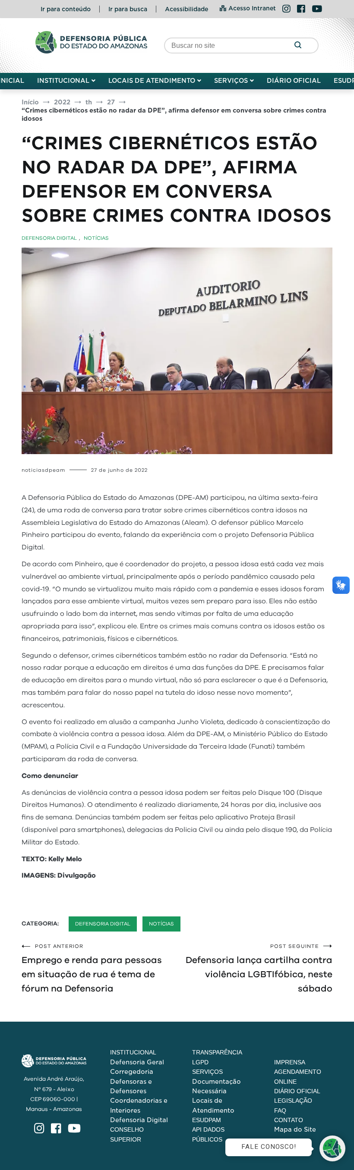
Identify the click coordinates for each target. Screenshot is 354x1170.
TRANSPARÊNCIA (217, 1052)
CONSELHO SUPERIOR (127, 1134)
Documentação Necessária (216, 1086)
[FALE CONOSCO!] (332, 1148)
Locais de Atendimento (213, 1105)
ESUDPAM (206, 1120)
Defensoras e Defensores (131, 1086)
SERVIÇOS (231, 80)
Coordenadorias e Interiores (139, 1105)
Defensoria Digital (139, 1120)
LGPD (200, 1062)
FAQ (280, 1110)
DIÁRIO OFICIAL (294, 80)
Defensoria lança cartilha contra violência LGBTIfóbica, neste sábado (259, 968)
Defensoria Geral (137, 1062)
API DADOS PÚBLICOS (208, 1134)
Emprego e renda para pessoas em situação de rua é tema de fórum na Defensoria (92, 968)
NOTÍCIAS (96, 238)
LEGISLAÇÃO (293, 1100)
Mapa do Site (295, 1129)
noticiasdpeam (43, 470)
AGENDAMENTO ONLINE (297, 1076)
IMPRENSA (289, 1062)
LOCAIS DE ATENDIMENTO (151, 80)
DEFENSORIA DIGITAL (49, 238)
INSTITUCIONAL (63, 80)
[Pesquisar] (297, 45)
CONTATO (288, 1120)
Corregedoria (131, 1071)
